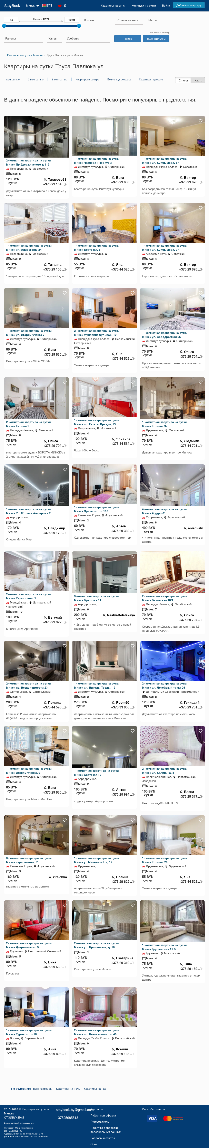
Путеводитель (99, 1121)
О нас (94, 1144)
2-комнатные (35, 79)
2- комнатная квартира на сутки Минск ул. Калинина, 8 (165, 770)
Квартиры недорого (151, 79)
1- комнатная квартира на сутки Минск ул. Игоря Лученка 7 (29, 332)
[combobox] (97, 20)
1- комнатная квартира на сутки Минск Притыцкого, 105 (97, 509)
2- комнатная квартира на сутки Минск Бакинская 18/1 (165, 598)
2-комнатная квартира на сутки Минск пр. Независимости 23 (28, 685)
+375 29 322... (53, 622)
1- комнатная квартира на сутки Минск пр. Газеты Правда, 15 (97, 422)
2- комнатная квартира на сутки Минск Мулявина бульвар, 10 (97, 332)
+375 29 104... (53, 184)
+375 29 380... (121, 531)
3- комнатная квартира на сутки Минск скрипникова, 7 (29, 860)
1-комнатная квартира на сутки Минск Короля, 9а (164, 424)
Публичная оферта (103, 1115)
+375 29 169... (189, 968)
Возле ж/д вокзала (119, 79)
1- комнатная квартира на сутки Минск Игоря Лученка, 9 (29, 770)
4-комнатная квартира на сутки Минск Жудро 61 (164, 511)
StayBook (12, 5)
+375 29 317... (189, 796)
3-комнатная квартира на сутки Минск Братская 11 (96, 598)
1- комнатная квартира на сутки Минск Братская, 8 (97, 247)
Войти (166, 5)
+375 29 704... (189, 356)
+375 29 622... (121, 881)
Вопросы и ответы (102, 1138)
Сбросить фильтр (160, 32)
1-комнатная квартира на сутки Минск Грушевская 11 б (164, 947)
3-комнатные (59, 79)
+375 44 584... (121, 443)
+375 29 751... (189, 707)
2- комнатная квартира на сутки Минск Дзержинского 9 (29, 945)
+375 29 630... (121, 182)
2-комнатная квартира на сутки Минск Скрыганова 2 (28, 596)
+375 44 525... (121, 269)
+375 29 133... (121, 1054)
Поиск (128, 38)
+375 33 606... (121, 707)
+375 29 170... (53, 533)
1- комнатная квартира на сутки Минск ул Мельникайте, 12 (97, 860)
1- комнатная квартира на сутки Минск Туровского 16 (29, 1032)
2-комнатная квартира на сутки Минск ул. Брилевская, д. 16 (96, 945)
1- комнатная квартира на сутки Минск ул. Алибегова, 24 (29, 247)
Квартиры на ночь (68, 1088)
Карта (198, 80)
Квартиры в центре (87, 79)
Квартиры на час (95, 1088)
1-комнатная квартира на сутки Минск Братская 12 (96, 772)
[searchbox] (97, 20)
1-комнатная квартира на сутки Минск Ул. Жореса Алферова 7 (28, 511)
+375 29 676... (189, 182)
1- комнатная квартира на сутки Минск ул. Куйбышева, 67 (165, 160)
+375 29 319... (121, 963)
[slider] (4, 26)
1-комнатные (12, 79)
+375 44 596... (53, 707)
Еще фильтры (156, 38)
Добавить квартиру (188, 5)
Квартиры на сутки (113, 5)
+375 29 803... (53, 1054)
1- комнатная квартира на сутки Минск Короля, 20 (165, 860)
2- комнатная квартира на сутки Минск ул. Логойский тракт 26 (165, 685)
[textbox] (128, 20)
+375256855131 (68, 1117)
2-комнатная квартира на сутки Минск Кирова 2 (28, 424)
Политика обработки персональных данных (105, 1129)
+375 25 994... (121, 794)
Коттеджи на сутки (144, 5)
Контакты (96, 1109)
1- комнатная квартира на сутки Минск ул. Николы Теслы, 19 (97, 685)
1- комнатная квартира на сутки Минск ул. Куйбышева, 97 (165, 247)
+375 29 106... (53, 269)
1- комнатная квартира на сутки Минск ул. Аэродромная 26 (165, 334)
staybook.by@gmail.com (75, 1109)
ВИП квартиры (42, 1088)
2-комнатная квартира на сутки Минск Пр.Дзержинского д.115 (28, 162)
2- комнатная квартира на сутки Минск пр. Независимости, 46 (97, 1032)
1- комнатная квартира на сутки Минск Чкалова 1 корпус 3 (97, 160)
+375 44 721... (189, 445)
